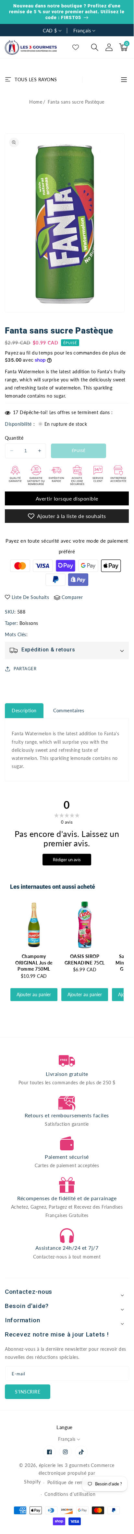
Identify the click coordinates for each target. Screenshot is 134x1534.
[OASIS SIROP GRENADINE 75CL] (84, 925)
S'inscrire (27, 1391)
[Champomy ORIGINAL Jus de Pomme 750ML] (33, 925)
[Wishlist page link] (75, 47)
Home (35, 102)
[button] (94, 47)
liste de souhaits (30, 597)
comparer (72, 597)
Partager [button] (25, 668)
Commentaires (68, 710)
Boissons (28, 623)
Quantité (14, 438)
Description (24, 710)
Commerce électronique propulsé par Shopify (69, 1473)
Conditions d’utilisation (69, 1494)
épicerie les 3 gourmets (64, 1465)
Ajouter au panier (34, 994)
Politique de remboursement (78, 1482)
